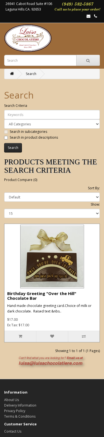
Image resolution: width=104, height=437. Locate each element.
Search (31, 73)
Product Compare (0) (20, 179)
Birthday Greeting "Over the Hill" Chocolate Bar (41, 296)
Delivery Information (20, 405)
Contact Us (12, 431)
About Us (11, 399)
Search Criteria (15, 105)
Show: (95, 204)
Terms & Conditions (19, 416)
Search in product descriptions (34, 137)
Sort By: (94, 188)
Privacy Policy (14, 410)
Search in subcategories (28, 131)
